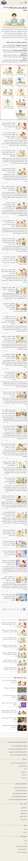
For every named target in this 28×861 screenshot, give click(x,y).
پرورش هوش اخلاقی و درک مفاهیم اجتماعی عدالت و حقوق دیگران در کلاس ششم (8, 411)
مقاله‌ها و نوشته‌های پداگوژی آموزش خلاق (17, 799)
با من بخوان (24, 772)
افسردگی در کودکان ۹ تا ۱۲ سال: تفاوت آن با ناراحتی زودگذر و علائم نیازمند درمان (8, 258)
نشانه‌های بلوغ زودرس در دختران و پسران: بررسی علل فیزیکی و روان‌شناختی (8, 514)
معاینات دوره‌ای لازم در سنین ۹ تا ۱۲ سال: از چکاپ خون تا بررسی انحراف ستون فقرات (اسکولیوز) (8, 153)
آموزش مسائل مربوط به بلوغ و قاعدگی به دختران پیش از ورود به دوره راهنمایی (8, 445)
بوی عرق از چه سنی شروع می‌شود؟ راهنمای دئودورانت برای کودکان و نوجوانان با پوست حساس (8, 241)
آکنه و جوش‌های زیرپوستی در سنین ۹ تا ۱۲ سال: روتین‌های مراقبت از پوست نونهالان (8, 223)
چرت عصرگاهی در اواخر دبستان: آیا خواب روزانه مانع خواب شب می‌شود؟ (8, 578)
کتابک (25, 769)
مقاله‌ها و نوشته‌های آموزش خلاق (19, 793)
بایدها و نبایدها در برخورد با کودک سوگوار (9, 718)
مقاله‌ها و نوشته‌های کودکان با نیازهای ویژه (17, 752)
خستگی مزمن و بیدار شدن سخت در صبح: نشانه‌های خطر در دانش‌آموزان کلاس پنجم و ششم (8, 532)
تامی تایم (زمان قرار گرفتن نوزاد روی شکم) (10, 696)
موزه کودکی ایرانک (22, 766)
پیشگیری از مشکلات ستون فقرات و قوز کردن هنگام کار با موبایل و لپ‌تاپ (8, 170)
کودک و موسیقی (23, 816)
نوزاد (25, 840)
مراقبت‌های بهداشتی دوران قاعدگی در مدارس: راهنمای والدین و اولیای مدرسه (8, 125)
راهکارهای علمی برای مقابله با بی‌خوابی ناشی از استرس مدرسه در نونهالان (8, 562)
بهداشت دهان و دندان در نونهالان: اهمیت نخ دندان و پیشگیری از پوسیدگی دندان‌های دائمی (8, 135)
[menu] (25, 3)
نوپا (25, 843)
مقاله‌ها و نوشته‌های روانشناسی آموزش (18, 755)
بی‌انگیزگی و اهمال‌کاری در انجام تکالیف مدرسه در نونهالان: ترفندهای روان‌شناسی (9, 306)
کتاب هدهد (24, 775)
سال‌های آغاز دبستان (22, 849)
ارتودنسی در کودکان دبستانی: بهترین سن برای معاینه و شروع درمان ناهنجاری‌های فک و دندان (9, 205)
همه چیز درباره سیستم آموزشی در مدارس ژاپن (9, 726)
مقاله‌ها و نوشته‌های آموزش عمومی (19, 796)
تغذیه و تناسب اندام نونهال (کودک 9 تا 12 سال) (20, 85)
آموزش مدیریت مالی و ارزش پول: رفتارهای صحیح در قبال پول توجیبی (8, 271)
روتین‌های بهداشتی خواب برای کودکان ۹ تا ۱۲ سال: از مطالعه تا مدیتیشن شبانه (8, 543)
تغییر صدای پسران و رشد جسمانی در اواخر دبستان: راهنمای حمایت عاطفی (9, 428)
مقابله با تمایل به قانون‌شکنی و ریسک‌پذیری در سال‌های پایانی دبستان (8, 289)
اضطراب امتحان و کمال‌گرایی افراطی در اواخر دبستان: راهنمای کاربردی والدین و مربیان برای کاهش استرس (8, 339)
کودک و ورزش (23, 819)
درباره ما (24, 832)
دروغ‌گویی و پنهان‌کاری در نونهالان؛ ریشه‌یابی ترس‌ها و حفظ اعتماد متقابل (8, 356)
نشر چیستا (24, 778)
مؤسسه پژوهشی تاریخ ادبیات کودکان (18, 763)
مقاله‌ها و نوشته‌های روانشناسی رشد (19, 746)
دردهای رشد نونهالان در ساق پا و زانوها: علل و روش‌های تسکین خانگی (8, 188)
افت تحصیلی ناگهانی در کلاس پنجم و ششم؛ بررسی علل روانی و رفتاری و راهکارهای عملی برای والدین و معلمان (8, 320)
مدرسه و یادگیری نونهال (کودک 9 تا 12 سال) (21, 118)
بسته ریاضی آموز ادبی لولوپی (20, 787)
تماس (25, 829)
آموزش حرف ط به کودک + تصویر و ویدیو (9, 703)
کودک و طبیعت (23, 813)
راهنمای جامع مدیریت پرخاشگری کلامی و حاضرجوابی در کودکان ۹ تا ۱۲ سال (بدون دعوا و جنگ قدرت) (8, 375)
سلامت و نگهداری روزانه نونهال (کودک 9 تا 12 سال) (8, 107)
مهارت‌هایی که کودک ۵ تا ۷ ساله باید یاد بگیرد (10, 681)
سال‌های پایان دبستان (22, 852)
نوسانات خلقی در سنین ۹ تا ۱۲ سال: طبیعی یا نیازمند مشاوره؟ (8, 394)
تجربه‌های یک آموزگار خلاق (20, 790)
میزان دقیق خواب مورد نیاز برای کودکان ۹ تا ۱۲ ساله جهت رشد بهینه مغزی (8, 553)
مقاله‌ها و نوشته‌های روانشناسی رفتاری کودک (17, 749)
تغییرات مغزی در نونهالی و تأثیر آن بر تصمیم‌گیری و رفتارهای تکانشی (8, 463)
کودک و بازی (23, 807)
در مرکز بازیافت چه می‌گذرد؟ (10, 688)
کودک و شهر (23, 810)
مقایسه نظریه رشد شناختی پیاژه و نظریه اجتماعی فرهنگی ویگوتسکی (9, 711)
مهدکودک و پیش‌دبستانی (21, 846)
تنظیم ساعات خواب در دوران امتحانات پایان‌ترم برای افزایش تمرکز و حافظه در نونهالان (8, 597)
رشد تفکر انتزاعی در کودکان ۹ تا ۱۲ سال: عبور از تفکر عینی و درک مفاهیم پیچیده (8, 497)
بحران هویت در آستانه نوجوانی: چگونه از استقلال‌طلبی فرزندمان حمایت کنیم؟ (9, 480)
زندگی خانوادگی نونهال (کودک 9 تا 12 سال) (21, 107)
